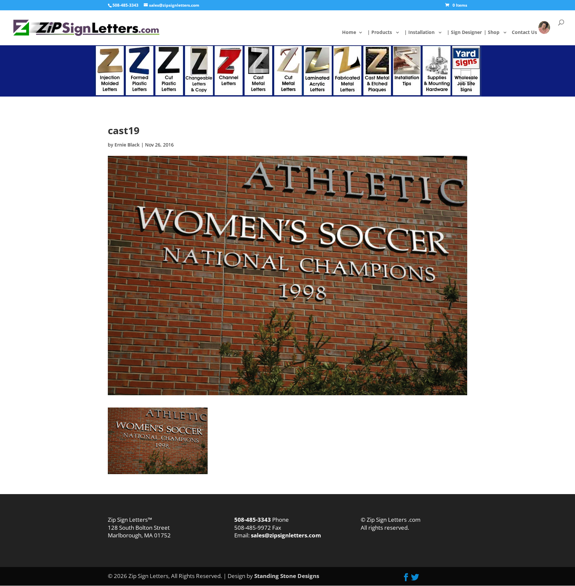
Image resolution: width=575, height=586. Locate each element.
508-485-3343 (125, 5)
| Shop (495, 32)
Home (354, 32)
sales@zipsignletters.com (285, 535)
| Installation (423, 32)
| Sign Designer (468, 32)
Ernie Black (127, 145)
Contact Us (528, 32)
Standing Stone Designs (286, 576)
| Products (383, 32)
